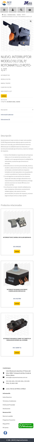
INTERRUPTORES (12, 14)
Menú (4, 10)
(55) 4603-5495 (13, 383)
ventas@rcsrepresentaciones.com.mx (16, 377)
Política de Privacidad (9, 405)
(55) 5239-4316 (19, 381)
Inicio (5, 14)
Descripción (4, 110)
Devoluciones (6, 408)
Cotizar (4, 96)
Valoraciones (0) (5, 119)
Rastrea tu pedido (8, 416)
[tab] (17, 109)
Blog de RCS (6, 424)
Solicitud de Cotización (30, 10)
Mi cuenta (13, 10)
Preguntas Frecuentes (9, 420)
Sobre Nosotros (7, 397)
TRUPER (19, 14)
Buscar (21, 10)
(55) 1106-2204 (10, 381)
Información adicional (7, 114)
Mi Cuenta (5, 427)
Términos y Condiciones (9, 401)
